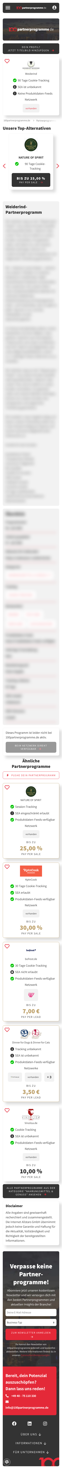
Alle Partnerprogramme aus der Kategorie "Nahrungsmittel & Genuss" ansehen (31, 1191)
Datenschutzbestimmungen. (35, 1355)
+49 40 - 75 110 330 (23, 1395)
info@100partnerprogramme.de (27, 1407)
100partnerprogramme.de (17, 120)
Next (57, 166)
